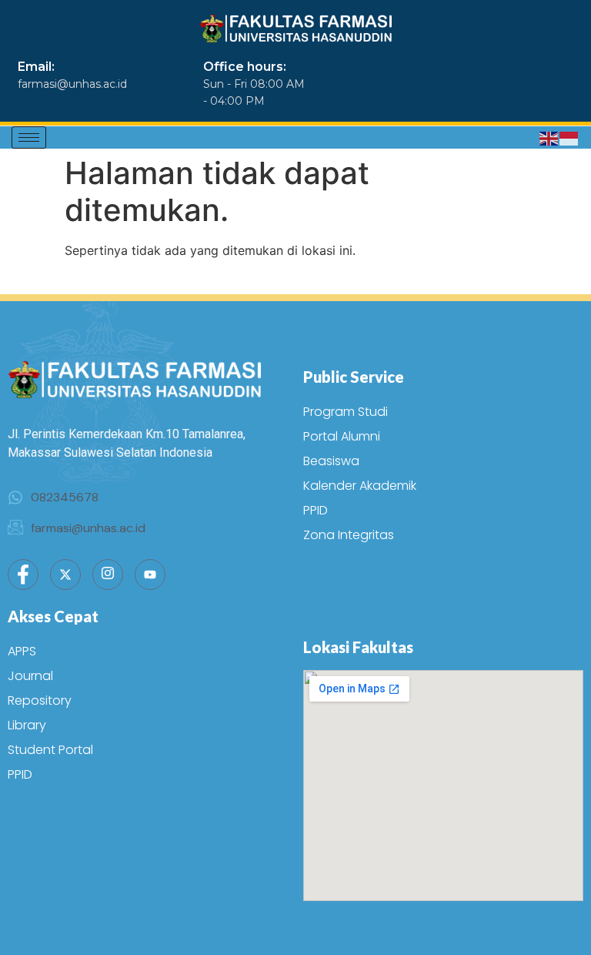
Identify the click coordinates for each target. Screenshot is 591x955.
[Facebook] (23, 574)
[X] (65, 574)
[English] (549, 138)
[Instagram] (107, 574)
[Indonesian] (569, 138)
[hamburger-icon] (29, 137)
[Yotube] (150, 574)
